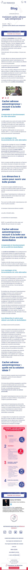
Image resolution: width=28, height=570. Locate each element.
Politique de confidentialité (14, 541)
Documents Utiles (14, 552)
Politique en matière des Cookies (14, 543)
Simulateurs (14, 549)
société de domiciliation (9, 251)
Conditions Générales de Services (14, 538)
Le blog (14, 546)
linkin (21, 531)
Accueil (4, 23)
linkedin (5, 97)
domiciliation (11, 38)
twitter (3, 98)
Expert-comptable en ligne (9, 507)
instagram (4, 531)
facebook (10, 531)
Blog (9, 23)
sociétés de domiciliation (17, 81)
